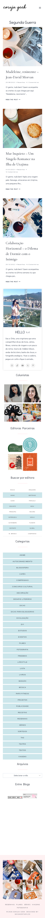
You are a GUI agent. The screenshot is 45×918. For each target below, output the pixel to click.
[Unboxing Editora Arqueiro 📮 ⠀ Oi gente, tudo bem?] (13, 889)
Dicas (22, 605)
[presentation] (22, 46)
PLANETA (32, 523)
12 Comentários (12, 172)
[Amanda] (32, 393)
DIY (22, 624)
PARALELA (32, 501)
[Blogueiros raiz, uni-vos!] (15, 797)
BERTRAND (32, 495)
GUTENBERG (13, 523)
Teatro (22, 744)
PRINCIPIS (12, 512)
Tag (22, 738)
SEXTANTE (12, 528)
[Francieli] (13, 412)
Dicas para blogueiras (22, 612)
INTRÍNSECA (13, 517)
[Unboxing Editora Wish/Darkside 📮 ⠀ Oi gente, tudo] (13, 870)
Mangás (22, 681)
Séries (22, 725)
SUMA (13, 501)
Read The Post (13, 99)
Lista (22, 668)
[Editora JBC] (15, 462)
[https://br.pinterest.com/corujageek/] (33, 365)
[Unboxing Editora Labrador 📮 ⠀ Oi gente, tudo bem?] (32, 870)
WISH (32, 506)
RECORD (32, 512)
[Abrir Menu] (40, 8)
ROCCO (12, 490)
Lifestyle (22, 662)
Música (22, 687)
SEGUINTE (12, 506)
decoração (22, 593)
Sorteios (22, 731)
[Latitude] (15, 447)
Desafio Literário (22, 599)
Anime (22, 555)
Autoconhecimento (22, 561)
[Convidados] (32, 413)
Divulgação (22, 618)
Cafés (23, 574)
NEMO (13, 495)
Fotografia (22, 649)
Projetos (22, 700)
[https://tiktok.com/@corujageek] (17, 365)
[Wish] (30, 445)
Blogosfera (22, 568)
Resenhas (21, 82)
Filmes (22, 643)
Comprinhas (22, 580)
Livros (22, 675)
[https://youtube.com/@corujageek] (22, 365)
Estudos (22, 631)
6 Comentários (33, 264)
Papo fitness (22, 694)
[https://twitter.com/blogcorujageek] (28, 365)
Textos (22, 750)
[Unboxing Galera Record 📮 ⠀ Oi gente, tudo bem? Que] (32, 889)
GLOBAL (32, 528)
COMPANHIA (32, 533)
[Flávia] (13, 393)
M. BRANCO (13, 533)
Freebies (22, 656)
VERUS (32, 517)
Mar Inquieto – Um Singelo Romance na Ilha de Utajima (20, 159)
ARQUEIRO (32, 490)
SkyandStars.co (22, 914)
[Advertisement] (22, 824)
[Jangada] (30, 462)
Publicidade (22, 706)
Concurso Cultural (22, 587)
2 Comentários (33, 82)
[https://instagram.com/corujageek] (12, 365)
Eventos (22, 637)
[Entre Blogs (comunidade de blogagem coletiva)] (30, 796)
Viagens (22, 756)
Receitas (22, 712)
